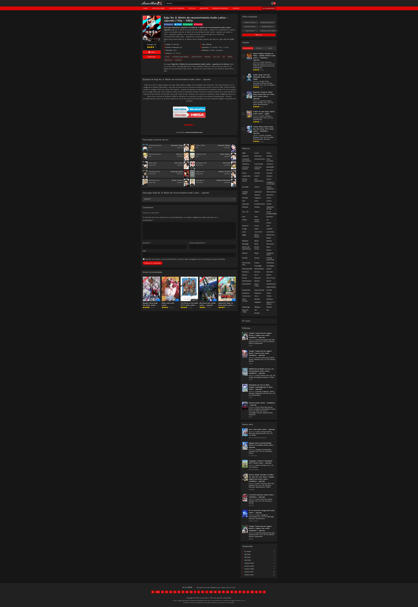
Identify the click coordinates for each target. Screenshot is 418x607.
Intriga (244, 229)
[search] (201, 3)
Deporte (257, 195)
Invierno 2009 (249, 569)
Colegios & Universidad (270, 183)
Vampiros (269, 299)
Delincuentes (271, 192)
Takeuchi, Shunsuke (223, 180)
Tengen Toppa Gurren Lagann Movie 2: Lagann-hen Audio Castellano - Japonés (260, 335)
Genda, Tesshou (177, 180)
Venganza (257, 302)
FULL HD (216, 57)
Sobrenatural (257, 68)
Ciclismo (269, 176)
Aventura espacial (245, 168)
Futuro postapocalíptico (272, 212)
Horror (256, 226)
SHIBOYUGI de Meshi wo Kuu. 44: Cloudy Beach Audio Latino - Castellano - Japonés (261, 371)
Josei (244, 232)
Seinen (268, 275)
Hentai (268, 223)
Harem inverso (256, 220)
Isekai (255, 104)
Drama (262, 64)
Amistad (269, 156)
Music (268, 247)
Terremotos (246, 296)
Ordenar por (268, 30)
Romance (245, 272)
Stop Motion (246, 284)
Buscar (259, 35)
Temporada (267, 22)
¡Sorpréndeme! (269, 8)
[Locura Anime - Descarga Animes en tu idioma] (151, 4)
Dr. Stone (247, 551)
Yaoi (255, 310)
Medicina (245, 241)
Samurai (257, 272)
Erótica (268, 201)
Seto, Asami (178, 163)
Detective (269, 195)
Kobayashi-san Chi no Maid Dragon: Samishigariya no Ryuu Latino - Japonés (261, 387)
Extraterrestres (259, 204)
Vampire (257, 299)
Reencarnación (263, 104)
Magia (244, 235)
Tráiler (152, 52)
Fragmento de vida (270, 208)
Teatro (268, 293)
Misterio (272, 85)
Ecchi (255, 102)
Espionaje (245, 204)
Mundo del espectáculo (246, 248)
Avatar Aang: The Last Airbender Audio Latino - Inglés (262, 77)
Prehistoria (270, 263)
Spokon (257, 281)
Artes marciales (269, 160)
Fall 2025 (247, 560)
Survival (269, 290)
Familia (269, 83)
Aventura (268, 62)
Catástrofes (246, 176)
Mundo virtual (256, 248)
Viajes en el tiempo (270, 303)
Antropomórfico (259, 159)
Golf (243, 217)
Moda (256, 244)
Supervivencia (259, 290)
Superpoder (246, 290)
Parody (256, 258)
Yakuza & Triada (245, 311)
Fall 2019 (247, 557)
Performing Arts (246, 263)
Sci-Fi (256, 275)
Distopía (245, 198)
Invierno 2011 (248, 572)
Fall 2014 (247, 554)
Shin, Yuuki (226, 163)
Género (249, 22)
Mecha (268, 238)
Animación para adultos (180, 57)
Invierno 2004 (249, 566)
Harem (244, 220)
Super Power (256, 285)
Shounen (178, 60)
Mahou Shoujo (256, 236)
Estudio (249, 26)
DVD (243, 201)
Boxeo (244, 173)
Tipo (249, 30)
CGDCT (257, 176)
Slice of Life (270, 278)
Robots (268, 269)
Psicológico (270, 266)
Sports (268, 281)
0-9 (157, 592)
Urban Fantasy (245, 300)
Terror (256, 296)
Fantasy (257, 207)
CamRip (257, 173)
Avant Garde (258, 164)
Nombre (147, 243)
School (244, 275)
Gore (256, 217)
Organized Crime (269, 254)
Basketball (270, 167)
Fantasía (207, 57)
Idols (268, 226)
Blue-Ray (256, 64)
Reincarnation (259, 269)
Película (209, 44)
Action (268, 153)
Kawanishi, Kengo (177, 145)
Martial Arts (270, 235)
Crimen (256, 187)
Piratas (256, 263)
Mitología (245, 244)
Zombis (257, 313)
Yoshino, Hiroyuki (224, 171)
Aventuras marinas (257, 168)
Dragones (257, 198)
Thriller (268, 296)
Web (144, 251)
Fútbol (256, 212)
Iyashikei (269, 229)
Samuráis (269, 272)
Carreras (269, 173)
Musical (244, 253)
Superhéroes (257, 119)
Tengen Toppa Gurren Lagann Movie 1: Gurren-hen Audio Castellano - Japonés (260, 353)
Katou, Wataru (225, 154)
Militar (230, 57)
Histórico (256, 66)
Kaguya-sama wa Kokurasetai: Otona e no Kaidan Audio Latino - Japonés (261, 445)
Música (268, 250)
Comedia (268, 135)
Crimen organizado (270, 188)
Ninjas (256, 253)
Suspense (245, 293)
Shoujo (244, 278)
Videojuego (246, 307)
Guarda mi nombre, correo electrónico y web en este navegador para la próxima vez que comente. (185, 259)
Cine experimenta (258, 180)
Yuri (267, 310)
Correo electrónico (197, 243)
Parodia (244, 258)
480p (244, 153)
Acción (167, 57)
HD (224, 57)
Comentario (148, 220)
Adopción (245, 156)
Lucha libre (270, 232)
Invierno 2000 (249, 563)
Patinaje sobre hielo (270, 259)
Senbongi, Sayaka (177, 171)
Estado (266, 26)
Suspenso (257, 293)
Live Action (258, 232)
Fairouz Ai (179, 154)
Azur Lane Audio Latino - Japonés (262, 429)
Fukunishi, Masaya (224, 145)
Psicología (257, 266)
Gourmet (269, 217)
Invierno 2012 (249, 575)
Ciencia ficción (197, 57)
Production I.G (177, 47)
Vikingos (257, 307)
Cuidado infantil (245, 193)
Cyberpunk (258, 192)
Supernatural (271, 287)
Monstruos (168, 60)
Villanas (269, 307)
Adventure (258, 156)
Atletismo (245, 164)
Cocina (268, 179)
